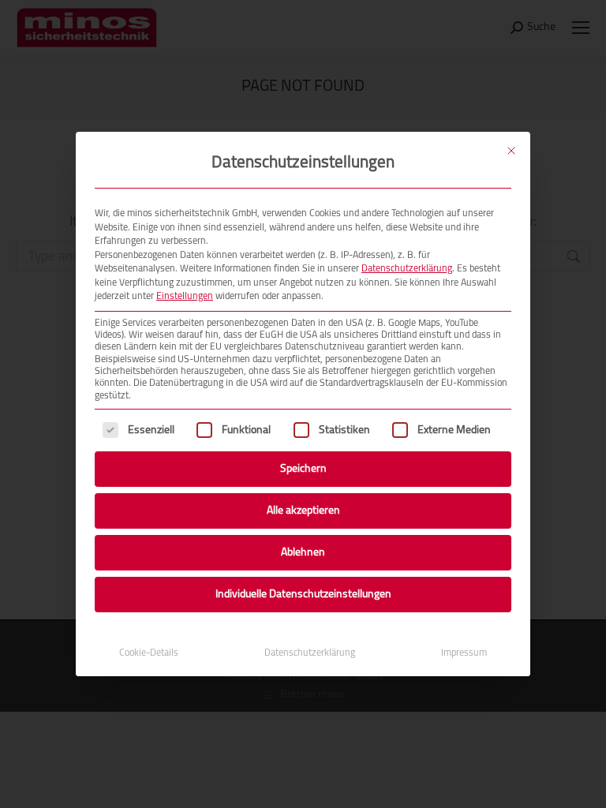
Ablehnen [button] (303, 553)
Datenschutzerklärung (406, 269)
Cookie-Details (148, 653)
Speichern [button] (303, 469)
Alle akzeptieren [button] (303, 511)
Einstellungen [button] (184, 296)
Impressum (464, 653)
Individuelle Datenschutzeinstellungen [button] (303, 594)
